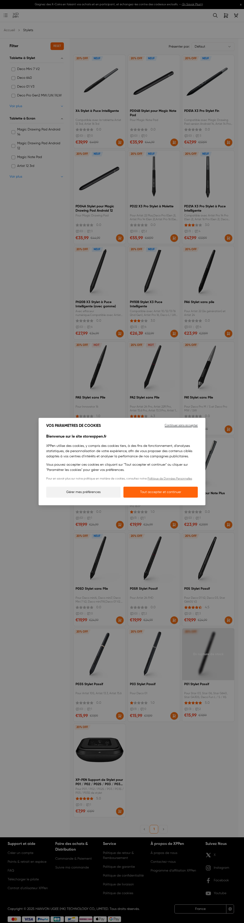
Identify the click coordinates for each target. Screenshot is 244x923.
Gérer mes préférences (83, 492)
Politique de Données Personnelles (169, 478)
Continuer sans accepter (181, 425)
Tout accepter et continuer (160, 492)
